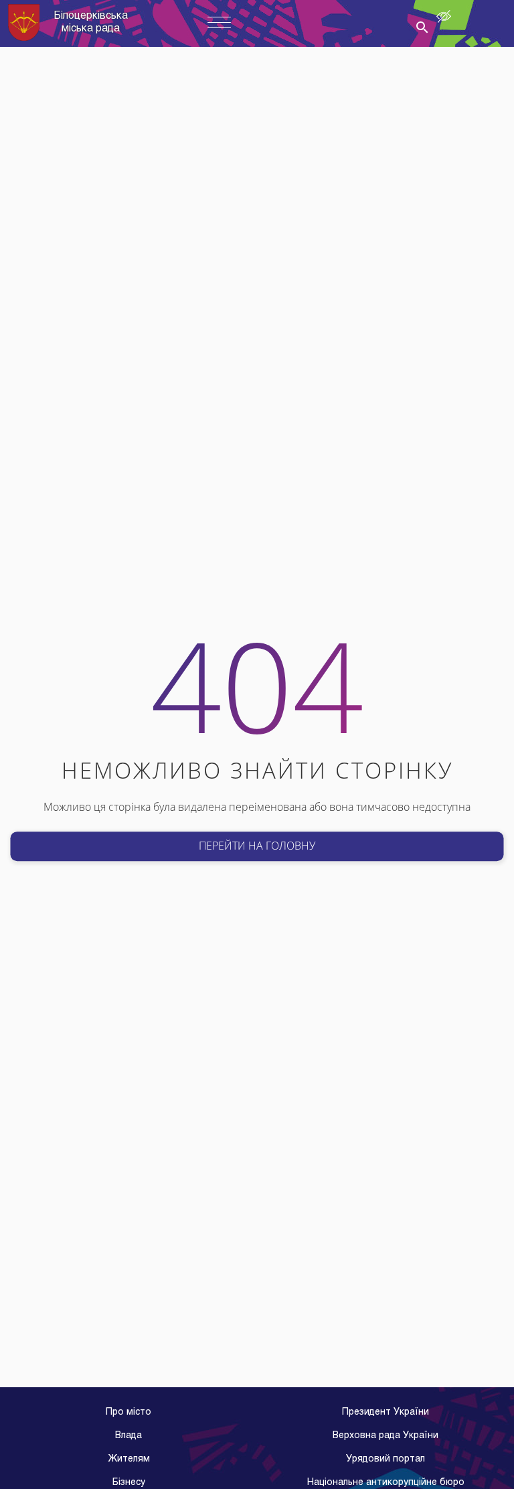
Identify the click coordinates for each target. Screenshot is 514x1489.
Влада (128, 1435)
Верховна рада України (385, 1435)
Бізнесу (128, 1482)
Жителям (129, 1459)
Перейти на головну (257, 845)
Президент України (385, 1412)
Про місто (128, 1412)
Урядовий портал (385, 1459)
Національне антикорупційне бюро (385, 1482)
